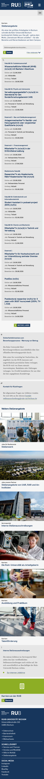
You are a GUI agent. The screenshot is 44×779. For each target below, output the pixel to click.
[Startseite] (11, 5)
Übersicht (22, 692)
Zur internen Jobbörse (16, 672)
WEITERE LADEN (23, 325)
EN (40, 13)
